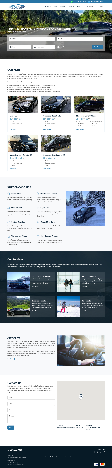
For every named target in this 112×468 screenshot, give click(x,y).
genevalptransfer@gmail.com (65, 427)
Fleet (55, 6)
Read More (10, 359)
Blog (78, 6)
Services (62, 6)
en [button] (101, 6)
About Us (48, 6)
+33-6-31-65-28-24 (79, 2)
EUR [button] (90, 6)
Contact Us (71, 6)
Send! (10, 427)
